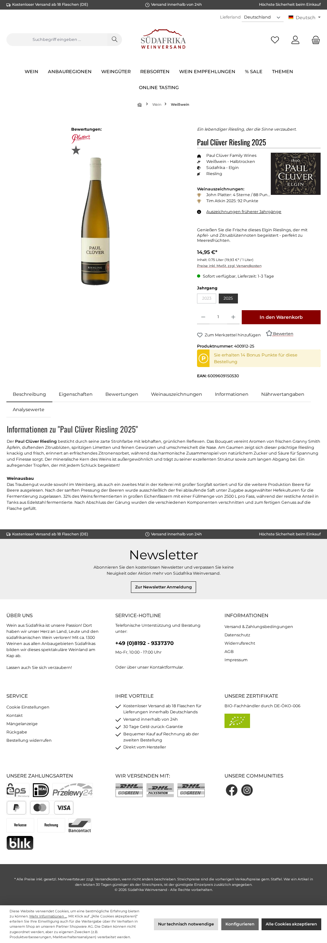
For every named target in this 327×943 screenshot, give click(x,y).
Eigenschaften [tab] (76, 394)
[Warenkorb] (314, 39)
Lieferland (230, 16)
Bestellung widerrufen (29, 740)
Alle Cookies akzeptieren (291, 924)
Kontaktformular (166, 667)
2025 (228, 298)
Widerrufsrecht (239, 643)
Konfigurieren (240, 924)
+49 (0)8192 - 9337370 (144, 643)
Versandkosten (107, 879)
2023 (209, 299)
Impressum (235, 659)
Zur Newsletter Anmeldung (163, 587)
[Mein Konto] (295, 39)
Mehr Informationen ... (48, 916)
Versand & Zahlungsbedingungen (258, 626)
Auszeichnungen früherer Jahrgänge (243, 211)
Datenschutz (237, 634)
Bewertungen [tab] (121, 394)
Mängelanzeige (22, 723)
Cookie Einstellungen (27, 707)
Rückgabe (16, 732)
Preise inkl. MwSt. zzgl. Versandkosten (229, 266)
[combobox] (56, 39)
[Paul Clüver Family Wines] (296, 174)
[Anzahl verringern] (203, 317)
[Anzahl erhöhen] (233, 317)
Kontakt (14, 715)
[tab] (29, 394)
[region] (95, 221)
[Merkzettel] (275, 39)
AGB (229, 651)
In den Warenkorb (281, 317)
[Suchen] (114, 39)
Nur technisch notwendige (186, 924)
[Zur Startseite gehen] (164, 40)
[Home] (140, 104)
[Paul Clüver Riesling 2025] (95, 221)
